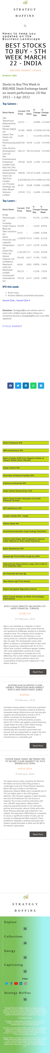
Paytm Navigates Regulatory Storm (20, 589)
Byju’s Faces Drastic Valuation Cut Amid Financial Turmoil (22, 499)
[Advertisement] (25, 355)
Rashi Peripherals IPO (13, 548)
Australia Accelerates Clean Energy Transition (24, 531)
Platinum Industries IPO (14, 483)
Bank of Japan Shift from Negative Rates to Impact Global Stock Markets (23, 459)
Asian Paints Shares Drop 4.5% (17, 491)
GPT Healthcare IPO (12, 508)
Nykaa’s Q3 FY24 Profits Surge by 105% (21, 556)
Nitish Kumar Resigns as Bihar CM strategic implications (23, 597)
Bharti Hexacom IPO (12, 443)
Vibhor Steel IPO (11, 523)
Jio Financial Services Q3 (14, 573)
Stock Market (12, 326)
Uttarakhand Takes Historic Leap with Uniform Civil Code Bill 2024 (25, 565)
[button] (10, 386)
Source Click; (8, 300)
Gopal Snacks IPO (11, 468)
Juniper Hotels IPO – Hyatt (15, 516)
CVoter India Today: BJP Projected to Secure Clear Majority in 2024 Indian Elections (23, 540)
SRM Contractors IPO (13, 450)
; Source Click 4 (22, 300)
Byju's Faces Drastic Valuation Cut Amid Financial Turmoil (25, 607)
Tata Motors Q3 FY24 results (16, 581)
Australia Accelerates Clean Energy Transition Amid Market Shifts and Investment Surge (25, 687)
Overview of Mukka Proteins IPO (18, 475)
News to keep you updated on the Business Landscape (21, 36)
